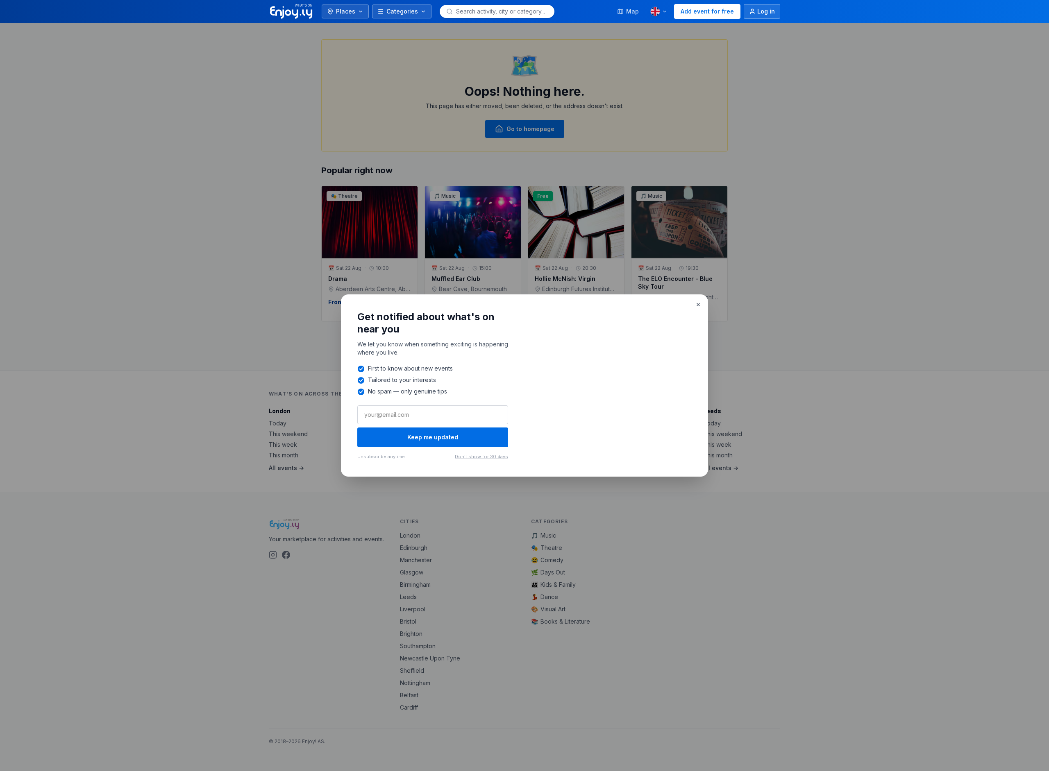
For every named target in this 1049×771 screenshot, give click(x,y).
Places (345, 11)
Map (632, 11)
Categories (402, 11)
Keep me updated (432, 437)
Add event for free (707, 11)
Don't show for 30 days (481, 456)
